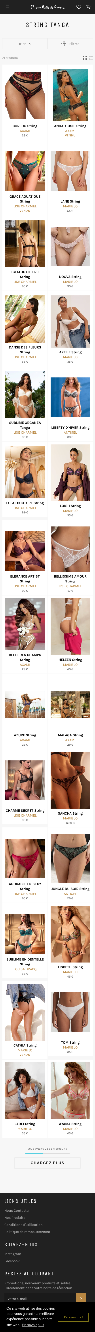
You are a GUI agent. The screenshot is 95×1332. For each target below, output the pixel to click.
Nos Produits (14, 1217)
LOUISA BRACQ (25, 969)
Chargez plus (48, 1163)
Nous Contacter (17, 1210)
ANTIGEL (70, 432)
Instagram (12, 1254)
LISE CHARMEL (24, 206)
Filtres (74, 44)
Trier (22, 44)
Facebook (12, 1261)
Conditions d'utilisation (23, 1225)
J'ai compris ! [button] (73, 1317)
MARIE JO (70, 206)
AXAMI (25, 131)
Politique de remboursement (27, 1232)
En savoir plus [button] (33, 1325)
